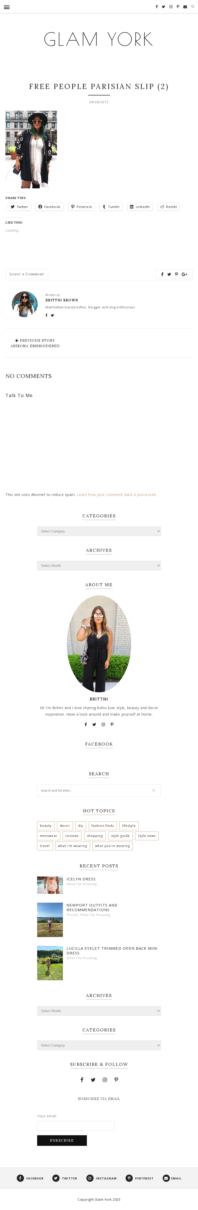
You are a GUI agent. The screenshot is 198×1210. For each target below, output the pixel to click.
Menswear (48, 836)
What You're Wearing (112, 846)
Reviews (72, 836)
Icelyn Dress (81, 879)
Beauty (46, 825)
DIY (80, 825)
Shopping (95, 836)
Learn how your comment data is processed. (117, 494)
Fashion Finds (103, 825)
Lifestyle (129, 825)
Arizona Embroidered (35, 346)
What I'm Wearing (72, 846)
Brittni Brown (61, 300)
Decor (65, 825)
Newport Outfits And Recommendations (92, 907)
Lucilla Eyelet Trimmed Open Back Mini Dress (112, 950)
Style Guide (120, 836)
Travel (45, 846)
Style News (147, 836)
